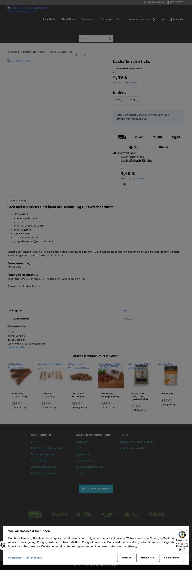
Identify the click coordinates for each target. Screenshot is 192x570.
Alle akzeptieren (172, 558)
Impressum (15, 557)
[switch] (182, 549)
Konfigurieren (147, 558)
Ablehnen (126, 558)
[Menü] (187, 531)
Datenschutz (34, 557)
